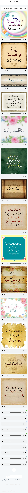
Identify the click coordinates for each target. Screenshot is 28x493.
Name (7, 8)
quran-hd (17, 490)
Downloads (16, 8)
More (14, 470)
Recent (3, 8)
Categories (14, 484)
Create (21, 8)
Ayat (21, 484)
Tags (7, 484)
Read (25, 8)
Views (11, 8)
